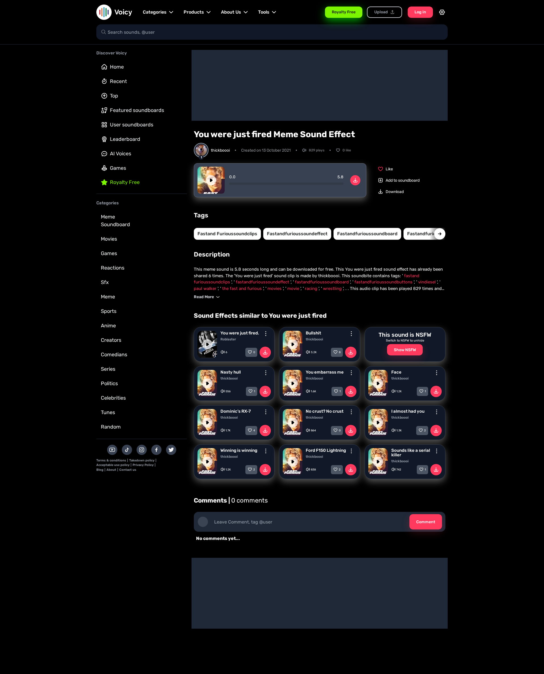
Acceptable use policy (112, 465)
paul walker (206, 288)
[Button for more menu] (266, 333)
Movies (109, 239)
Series (108, 369)
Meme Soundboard (115, 221)
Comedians (114, 354)
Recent (118, 81)
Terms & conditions (111, 460)
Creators (111, 340)
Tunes (108, 412)
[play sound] (211, 180)
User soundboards (131, 125)
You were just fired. (239, 333)
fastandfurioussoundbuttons (384, 282)
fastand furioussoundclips (227, 233)
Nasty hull (230, 372)
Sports (108, 311)
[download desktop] (355, 180)
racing (311, 288)
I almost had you (407, 411)
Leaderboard (125, 139)
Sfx (105, 282)
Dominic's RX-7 (235, 411)
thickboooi (314, 339)
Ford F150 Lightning (326, 450)
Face (396, 372)
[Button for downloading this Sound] (265, 352)
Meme (108, 297)
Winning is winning (238, 450)
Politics (109, 383)
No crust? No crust (324, 411)
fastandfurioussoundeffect (297, 233)
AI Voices (120, 154)
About (111, 470)
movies (275, 288)
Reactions (112, 268)
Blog (99, 470)
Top (114, 96)
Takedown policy (141, 460)
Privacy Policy (143, 465)
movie (293, 288)
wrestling (333, 288)
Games (118, 168)
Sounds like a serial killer (410, 452)
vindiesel (427, 282)
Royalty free (125, 182)
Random (111, 427)
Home (117, 67)
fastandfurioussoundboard (367, 233)
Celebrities (113, 398)
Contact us (127, 470)
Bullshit (313, 333)
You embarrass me (325, 372)
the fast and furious (242, 288)
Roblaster (228, 339)
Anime (108, 326)
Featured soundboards (137, 110)
